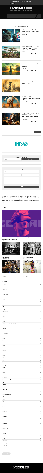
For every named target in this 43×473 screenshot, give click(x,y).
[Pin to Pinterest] (31, 38)
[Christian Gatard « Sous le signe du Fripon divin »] (11, 119)
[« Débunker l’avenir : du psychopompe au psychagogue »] (11, 85)
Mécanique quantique (22, 394)
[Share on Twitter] (30, 38)
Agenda (10, 194)
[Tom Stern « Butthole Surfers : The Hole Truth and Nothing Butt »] (11, 248)
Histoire (22, 367)
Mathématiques (22, 391)
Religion (22, 426)
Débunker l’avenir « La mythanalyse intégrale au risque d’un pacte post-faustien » (31, 33)
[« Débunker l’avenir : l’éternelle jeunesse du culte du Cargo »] (11, 52)
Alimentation (14, 194)
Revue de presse (5, 200)
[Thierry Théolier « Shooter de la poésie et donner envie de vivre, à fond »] (32, 266)
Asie (22, 306)
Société (22, 435)
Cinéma (38, 194)
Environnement (23, 196)
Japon (22, 382)
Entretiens (22, 350)
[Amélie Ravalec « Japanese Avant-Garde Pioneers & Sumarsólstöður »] (32, 248)
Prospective (29, 199)
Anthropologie (22, 296)
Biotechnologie (22, 311)
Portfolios (22, 421)
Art (17, 194)
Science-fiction (16, 200)
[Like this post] (27, 38)
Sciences (21, 200)
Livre (39, 197)
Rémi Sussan (10, 200)
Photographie (22, 418)
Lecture (22, 387)
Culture (14, 196)
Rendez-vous (37, 199)
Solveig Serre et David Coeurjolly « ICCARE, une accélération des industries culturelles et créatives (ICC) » (21, 238)
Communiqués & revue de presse (22, 323)
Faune (22, 360)
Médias (22, 399)
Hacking (22, 365)
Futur (38, 196)
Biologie (22, 309)
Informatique (22, 374)
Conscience (4, 196)
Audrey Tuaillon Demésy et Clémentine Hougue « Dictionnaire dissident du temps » (10, 274)
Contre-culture (10, 196)
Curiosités (22, 331)
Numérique (18, 199)
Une (34, 200)
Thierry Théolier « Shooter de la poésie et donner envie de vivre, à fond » (31, 274)
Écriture (22, 340)
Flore (22, 362)
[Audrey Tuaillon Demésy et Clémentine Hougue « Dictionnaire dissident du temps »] (11, 266)
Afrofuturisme (22, 289)
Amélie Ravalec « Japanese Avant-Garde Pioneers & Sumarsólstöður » (31, 257)
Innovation (10, 197)
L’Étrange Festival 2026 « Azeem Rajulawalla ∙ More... (19, 3)
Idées (22, 372)
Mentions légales (6, 453)
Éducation (22, 343)
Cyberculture (22, 333)
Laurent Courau (31, 197)
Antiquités (22, 299)
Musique (22, 406)
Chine (22, 316)
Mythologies (7, 199)
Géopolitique (4, 197)
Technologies (22, 443)
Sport (22, 438)
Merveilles (22, 401)
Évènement (7, 202)
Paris (22, 199)
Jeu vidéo (22, 384)
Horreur (22, 370)
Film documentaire (33, 196)
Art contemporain (22, 194)
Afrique (7, 194)
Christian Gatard (33, 194)
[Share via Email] (35, 38)
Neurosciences (13, 199)
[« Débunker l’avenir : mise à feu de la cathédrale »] (11, 69)
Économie (37, 200)
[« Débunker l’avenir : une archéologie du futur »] (11, 102)
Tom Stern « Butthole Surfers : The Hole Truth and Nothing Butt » (11, 257)
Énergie (3, 202)
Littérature (36, 197)
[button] (15, 3)
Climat (22, 321)
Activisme (22, 284)
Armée (22, 301)
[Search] (40, 21)
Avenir (29, 194)
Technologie (26, 200)
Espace (28, 196)
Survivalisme (22, 440)
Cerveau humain (22, 313)
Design (22, 338)
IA (7, 197)
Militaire (22, 404)
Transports (31, 200)
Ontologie (22, 413)
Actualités (4, 194)
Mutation (3, 199)
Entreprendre (22, 348)
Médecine (22, 396)
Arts (26, 194)
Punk (33, 199)
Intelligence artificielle (16, 197)
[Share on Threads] (32, 38)
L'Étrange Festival (24, 197)
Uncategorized (22, 448)
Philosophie (25, 199)
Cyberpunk (18, 196)
